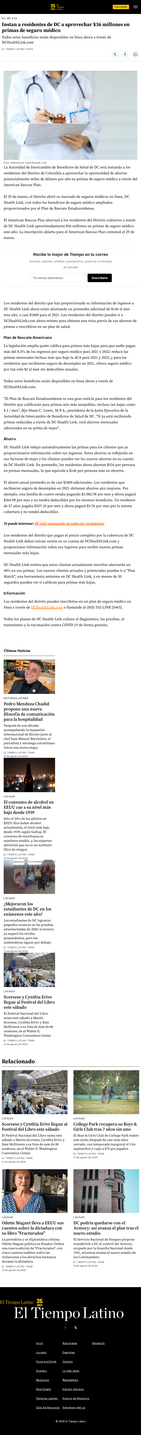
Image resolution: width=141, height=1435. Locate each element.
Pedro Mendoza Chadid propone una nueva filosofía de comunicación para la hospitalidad (29, 711)
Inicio (39, 1343)
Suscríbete (121, 7)
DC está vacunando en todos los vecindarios (69, 523)
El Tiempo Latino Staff (17, 49)
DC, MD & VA (9, 18)
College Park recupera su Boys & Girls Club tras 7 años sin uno (105, 1126)
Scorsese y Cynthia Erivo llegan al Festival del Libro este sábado (29, 1002)
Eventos (41, 1370)
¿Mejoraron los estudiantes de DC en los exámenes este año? (27, 909)
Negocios (42, 1380)
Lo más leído (71, 1370)
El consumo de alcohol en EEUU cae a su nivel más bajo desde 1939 (29, 807)
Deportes (69, 1352)
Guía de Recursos (48, 1407)
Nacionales (70, 1343)
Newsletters (70, 1380)
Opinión (68, 1361)
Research (98, 1343)
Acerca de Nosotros (76, 1398)
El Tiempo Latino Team (19, 752)
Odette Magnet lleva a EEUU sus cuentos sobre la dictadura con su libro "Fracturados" (33, 1228)
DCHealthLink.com (47, 607)
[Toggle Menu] (135, 7)
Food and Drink (46, 1361)
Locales (9, 796)
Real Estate (43, 1389)
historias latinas (16, 698)
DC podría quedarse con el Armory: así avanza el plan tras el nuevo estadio (105, 1228)
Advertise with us (74, 1407)
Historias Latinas (47, 1398)
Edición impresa (73, 1389)
